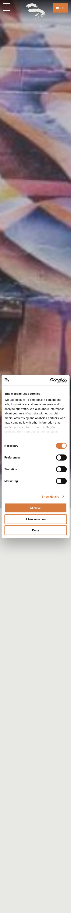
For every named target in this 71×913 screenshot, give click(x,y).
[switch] (61, 458)
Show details (50, 496)
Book (60, 8)
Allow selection (35, 519)
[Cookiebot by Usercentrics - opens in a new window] (50, 380)
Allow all (35, 508)
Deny (35, 530)
